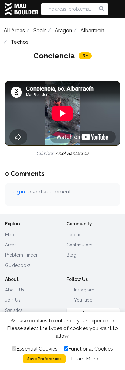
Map (9, 234)
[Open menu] (117, 9)
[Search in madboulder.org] (101, 9)
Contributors (79, 244)
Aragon (63, 30)
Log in (17, 192)
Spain (39, 30)
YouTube (82, 300)
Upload (74, 234)
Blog (71, 255)
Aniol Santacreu (71, 153)
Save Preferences (44, 359)
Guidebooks (18, 265)
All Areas (14, 30)
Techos (20, 42)
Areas (11, 244)
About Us (14, 289)
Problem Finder (21, 255)
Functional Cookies (90, 349)
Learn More (84, 359)
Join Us (13, 300)
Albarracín (92, 30)
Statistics (14, 310)
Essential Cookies (37, 349)
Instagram (83, 289)
